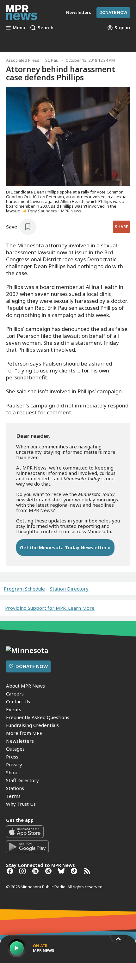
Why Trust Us (21, 804)
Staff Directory (22, 780)
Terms (13, 796)
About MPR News (25, 686)
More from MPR (24, 733)
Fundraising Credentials (32, 725)
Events (13, 709)
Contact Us (18, 701)
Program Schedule (24, 588)
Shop (11, 772)
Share (121, 226)
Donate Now (113, 12)
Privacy (14, 764)
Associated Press (22, 60)
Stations (15, 788)
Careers (15, 693)
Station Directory (69, 588)
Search (45, 27)
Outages (15, 749)
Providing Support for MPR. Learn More (50, 608)
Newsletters (20, 741)
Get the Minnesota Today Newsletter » (65, 547)
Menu (19, 27)
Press (12, 756)
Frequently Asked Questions (37, 717)
